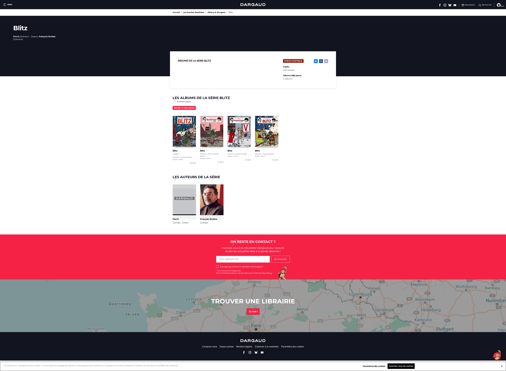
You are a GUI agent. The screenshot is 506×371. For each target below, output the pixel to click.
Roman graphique (293, 61)
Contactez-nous (209, 346)
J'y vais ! (253, 311)
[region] (253, 366)
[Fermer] (502, 366)
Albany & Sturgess (216, 12)
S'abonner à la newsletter (267, 346)
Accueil (176, 12)
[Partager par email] (326, 61)
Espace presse (227, 346)
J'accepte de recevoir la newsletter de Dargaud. (241, 267)
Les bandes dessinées (193, 12)
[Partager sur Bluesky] (316, 61)
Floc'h (16, 36)
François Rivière (47, 36)
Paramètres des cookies (292, 346)
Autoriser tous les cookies (401, 366)
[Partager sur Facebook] (321, 61)
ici (271, 273)
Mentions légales (244, 346)
